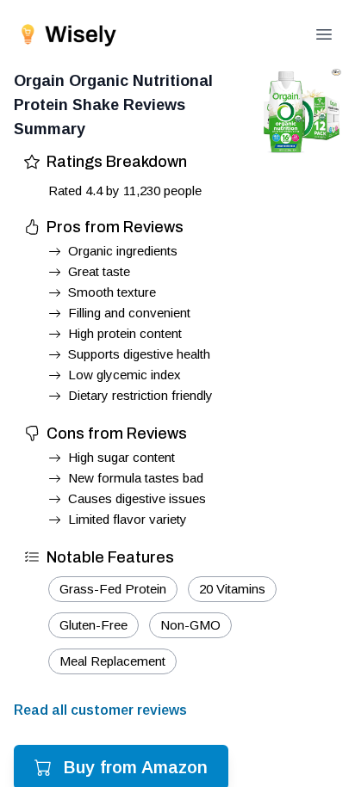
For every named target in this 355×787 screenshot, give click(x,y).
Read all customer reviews (100, 710)
